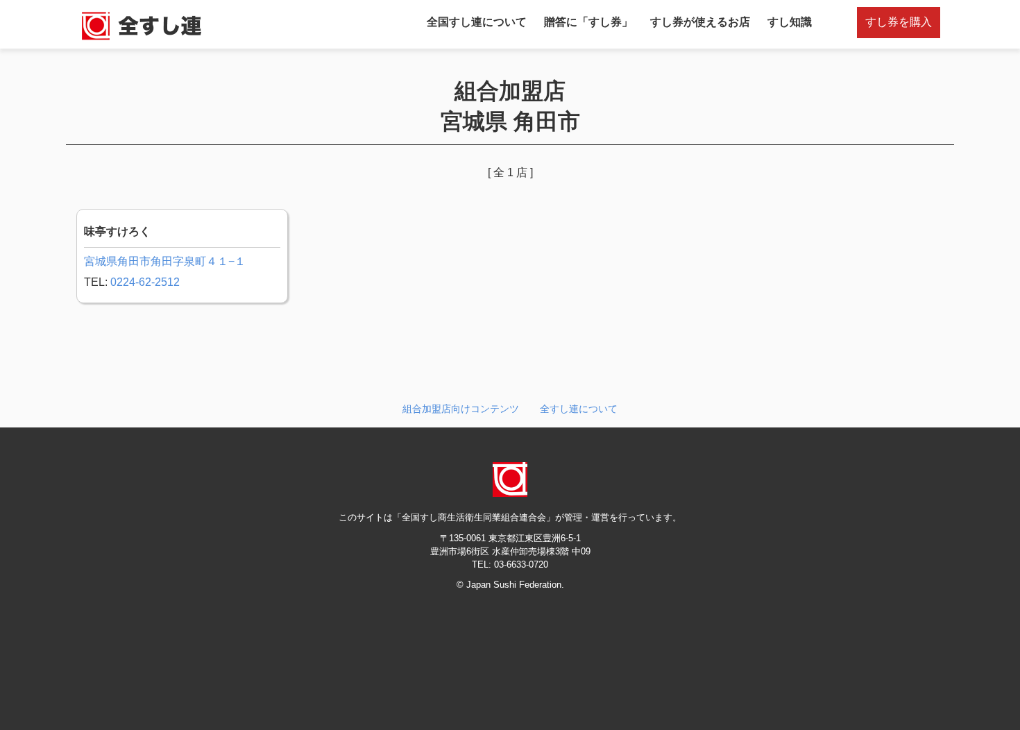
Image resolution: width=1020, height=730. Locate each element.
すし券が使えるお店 (700, 22)
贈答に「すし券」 (588, 22)
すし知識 (789, 22)
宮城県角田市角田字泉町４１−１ (165, 261)
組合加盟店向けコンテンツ (460, 408)
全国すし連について (477, 22)
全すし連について (579, 408)
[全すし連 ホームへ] (142, 39)
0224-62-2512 (145, 282)
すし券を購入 (898, 22)
